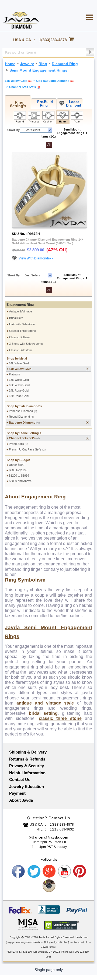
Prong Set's (18, 443)
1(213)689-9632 (62, 829)
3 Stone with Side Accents (26, 343)
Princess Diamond (23, 411)
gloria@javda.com (51, 837)
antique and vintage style (45, 703)
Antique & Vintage (20, 311)
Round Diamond (21, 416)
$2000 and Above (20, 481)
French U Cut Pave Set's (27, 449)
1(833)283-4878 (53, 40)
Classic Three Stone (22, 330)
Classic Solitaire (19, 337)
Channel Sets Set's (49, 438)
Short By (13, 130)
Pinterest (80, 871)
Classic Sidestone (21, 350)
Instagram (49, 886)
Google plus (49, 871)
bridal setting (43, 713)
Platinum (14, 374)
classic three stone (60, 718)
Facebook (18, 871)
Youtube (64, 871)
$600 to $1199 (18, 470)
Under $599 (16, 464)
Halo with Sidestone (22, 324)
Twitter (34, 871)
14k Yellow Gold (49, 369)
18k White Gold (19, 379)
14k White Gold (19, 363)
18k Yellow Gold (19, 385)
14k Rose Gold (19, 390)
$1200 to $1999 (19, 475)
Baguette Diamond (49, 422)
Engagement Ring (20, 305)
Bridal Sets (16, 317)
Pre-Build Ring (44, 103)
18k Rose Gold (19, 395)
